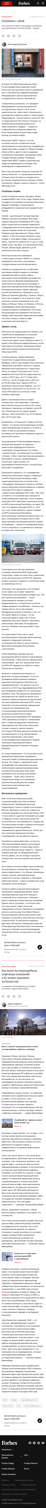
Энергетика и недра (9, 966)
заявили (5, 1295)
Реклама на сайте (8, 1485)
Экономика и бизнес (7, 1456)
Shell (5, 1400)
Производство (7, 17)
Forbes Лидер (8, 1463)
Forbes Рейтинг (31, 1463)
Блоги (26, 1469)
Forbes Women (8, 1469)
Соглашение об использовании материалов (19, 1489)
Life (25, 1455)
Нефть (14, 1400)
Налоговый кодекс (32, 1406)
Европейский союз (29, 1400)
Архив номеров (9, 1474)
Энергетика (8, 1406)
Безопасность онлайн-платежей (14, 1494)
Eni (18, 1406)
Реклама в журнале (28, 1485)
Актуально (6, 1449)
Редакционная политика (24, 1480)
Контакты (5, 1480)
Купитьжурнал (7, 3)
